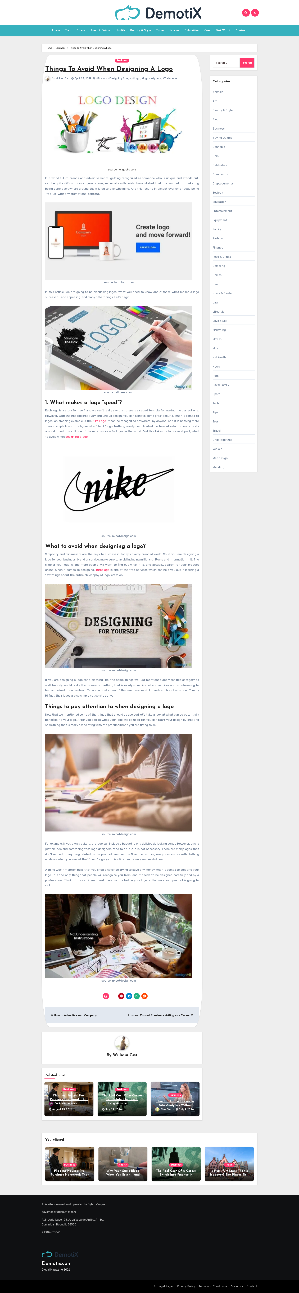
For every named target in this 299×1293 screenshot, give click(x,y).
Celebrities (191, 30)
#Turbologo (169, 78)
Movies (174, 30)
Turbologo (102, 570)
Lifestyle (219, 311)
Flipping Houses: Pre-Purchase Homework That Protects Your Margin (69, 1099)
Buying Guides (222, 137)
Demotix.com (57, 1263)
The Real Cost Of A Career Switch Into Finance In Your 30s (122, 1099)
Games (81, 30)
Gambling (219, 266)
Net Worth (223, 30)
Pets (216, 375)
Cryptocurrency (223, 183)
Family (217, 229)
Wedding (218, 467)
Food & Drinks (100, 30)
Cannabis (219, 147)
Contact (241, 30)
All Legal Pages (164, 1286)
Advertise (236, 1286)
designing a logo (76, 436)
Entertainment (222, 211)
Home (56, 30)
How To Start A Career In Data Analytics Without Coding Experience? (175, 1105)
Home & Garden (223, 293)
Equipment (220, 220)
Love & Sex (220, 320)
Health (120, 30)
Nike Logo (99, 421)
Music (216, 348)
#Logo (136, 78)
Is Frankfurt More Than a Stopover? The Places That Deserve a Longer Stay (229, 1175)
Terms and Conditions (213, 1286)
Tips (215, 412)
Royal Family (221, 385)
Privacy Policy (186, 1286)
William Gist (63, 78)
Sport (216, 394)
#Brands (101, 78)
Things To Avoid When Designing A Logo (109, 69)
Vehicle (217, 449)
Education (219, 201)
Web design (220, 458)
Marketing (219, 330)
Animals (218, 92)
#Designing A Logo (119, 78)
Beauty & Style (140, 30)
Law (215, 302)
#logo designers (151, 78)
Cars (207, 30)
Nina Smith (167, 1109)
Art (215, 101)
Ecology (218, 192)
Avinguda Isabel (117, 1103)
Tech (68, 30)
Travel (160, 30)
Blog (216, 119)
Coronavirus (221, 174)
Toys (216, 421)
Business (122, 60)
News (216, 366)
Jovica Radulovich (66, 1103)
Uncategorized (223, 439)
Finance (218, 247)
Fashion (218, 238)
